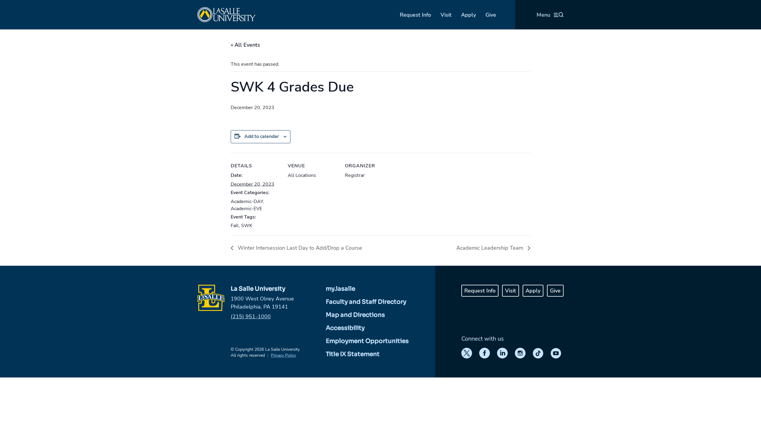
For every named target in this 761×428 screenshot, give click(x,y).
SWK (246, 225)
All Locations (302, 175)
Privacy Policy (283, 355)
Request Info (415, 14)
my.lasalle (340, 288)
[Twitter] (466, 353)
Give (490, 14)
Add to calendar (261, 136)
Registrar (355, 175)
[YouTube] (556, 353)
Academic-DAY (247, 201)
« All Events (245, 44)
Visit (446, 14)
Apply (468, 14)
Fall (235, 225)
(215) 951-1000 (251, 316)
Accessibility (345, 328)
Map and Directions (355, 315)
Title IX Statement (353, 354)
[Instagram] (520, 353)
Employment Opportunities (367, 341)
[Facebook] (484, 353)
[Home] (226, 14)
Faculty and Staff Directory (366, 302)
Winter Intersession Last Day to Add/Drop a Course (299, 247)
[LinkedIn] (502, 353)
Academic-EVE (246, 208)
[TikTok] (538, 353)
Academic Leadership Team (490, 247)
